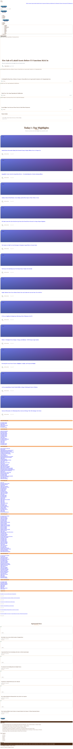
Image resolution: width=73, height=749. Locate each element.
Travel (5, 33)
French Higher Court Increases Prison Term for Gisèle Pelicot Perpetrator (15, 107)
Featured (3, 23)
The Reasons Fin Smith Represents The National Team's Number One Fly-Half (17, 268)
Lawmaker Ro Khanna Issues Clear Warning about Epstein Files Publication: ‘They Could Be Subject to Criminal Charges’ (21, 724)
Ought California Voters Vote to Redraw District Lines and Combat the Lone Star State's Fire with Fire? (22, 292)
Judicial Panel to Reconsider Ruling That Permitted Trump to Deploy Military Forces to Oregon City (21, 150)
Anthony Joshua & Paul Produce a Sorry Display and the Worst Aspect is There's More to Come (20, 197)
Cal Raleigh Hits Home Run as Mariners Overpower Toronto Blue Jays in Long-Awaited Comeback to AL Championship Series (26, 79)
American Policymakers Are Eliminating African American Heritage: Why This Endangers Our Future (21, 410)
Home (3, 15)
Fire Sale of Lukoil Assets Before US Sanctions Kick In (25, 60)
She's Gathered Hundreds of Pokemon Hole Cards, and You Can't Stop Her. (9, 609)
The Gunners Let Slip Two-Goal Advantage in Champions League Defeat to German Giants (19, 245)
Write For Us (2, 747)
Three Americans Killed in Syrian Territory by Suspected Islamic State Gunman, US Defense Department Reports (14, 613)
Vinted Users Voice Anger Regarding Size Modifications (12, 93)
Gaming (5, 25)
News (5, 28)
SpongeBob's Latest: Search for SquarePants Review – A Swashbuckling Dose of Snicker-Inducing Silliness (22, 174)
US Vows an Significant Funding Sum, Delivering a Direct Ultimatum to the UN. (17, 316)
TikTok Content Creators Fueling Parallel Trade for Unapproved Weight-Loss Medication (25, 3)
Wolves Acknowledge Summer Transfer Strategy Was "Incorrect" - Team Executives (15, 725)
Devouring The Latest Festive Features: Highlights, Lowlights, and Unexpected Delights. (19, 363)
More (3, 24)
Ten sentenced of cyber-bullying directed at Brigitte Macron (11, 666)
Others (5, 29)
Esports (3, 737)
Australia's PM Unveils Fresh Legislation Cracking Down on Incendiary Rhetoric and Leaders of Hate (18, 728)
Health (5, 26)
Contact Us (4, 34)
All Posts (3, 16)
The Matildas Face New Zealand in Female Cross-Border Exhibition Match (14, 727)
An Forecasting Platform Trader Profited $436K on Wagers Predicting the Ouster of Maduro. (20, 387)
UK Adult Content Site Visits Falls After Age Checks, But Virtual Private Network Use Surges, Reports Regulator (23, 221)
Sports (5, 31)
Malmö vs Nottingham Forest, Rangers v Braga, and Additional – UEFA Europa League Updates (20, 339)
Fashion (3, 22)
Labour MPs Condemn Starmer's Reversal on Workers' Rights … (12, 117)
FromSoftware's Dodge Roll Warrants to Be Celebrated (10, 681)
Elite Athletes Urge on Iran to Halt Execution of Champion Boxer (12, 637)
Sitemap (12, 747)
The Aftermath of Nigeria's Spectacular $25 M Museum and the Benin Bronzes (52, 3)
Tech (5, 32)
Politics (5, 30)
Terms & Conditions (8, 747)
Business (3, 17)
